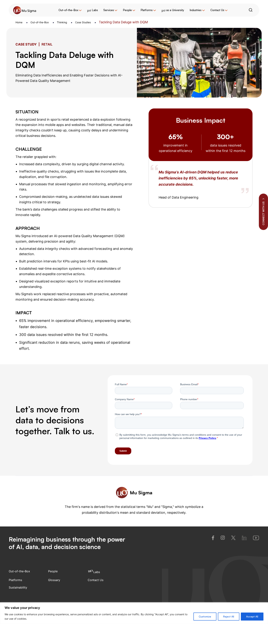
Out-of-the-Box (68, 10)
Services (108, 10)
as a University (173, 10)
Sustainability (18, 587)
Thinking (62, 22)
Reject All (228, 616)
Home (19, 22)
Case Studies (83, 22)
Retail (47, 44)
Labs (92, 10)
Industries (195, 10)
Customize (205, 616)
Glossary (54, 580)
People (127, 10)
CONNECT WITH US (263, 213)
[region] (134, 613)
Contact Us (217, 10)
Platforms (147, 10)
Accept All (252, 616)
